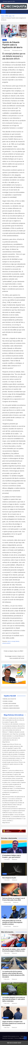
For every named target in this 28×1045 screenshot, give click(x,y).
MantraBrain (22, 1038)
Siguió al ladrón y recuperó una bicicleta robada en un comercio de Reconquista (13, 1023)
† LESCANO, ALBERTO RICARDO (10, 706)
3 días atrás (6, 953)
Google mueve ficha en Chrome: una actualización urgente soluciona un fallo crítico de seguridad (12, 746)
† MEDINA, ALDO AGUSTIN (9, 699)
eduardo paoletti (6, 643)
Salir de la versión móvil (14, 1043)
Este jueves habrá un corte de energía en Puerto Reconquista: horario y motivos (12, 922)
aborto (9, 641)
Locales (4, 39)
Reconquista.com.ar (17, 50)
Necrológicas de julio (9, 878)
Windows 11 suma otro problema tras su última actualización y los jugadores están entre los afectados (13, 772)
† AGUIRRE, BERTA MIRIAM (9, 703)
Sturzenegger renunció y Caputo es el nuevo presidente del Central (14, 657)
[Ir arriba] (25, 1038)
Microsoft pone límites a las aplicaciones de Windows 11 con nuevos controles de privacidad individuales (13, 798)
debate (17, 641)
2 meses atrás (7, 902)
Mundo (4, 945)
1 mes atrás (7, 859)
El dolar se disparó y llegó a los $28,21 (13, 651)
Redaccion (14, 859)
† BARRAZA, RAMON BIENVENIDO (11, 708)
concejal (13, 641)
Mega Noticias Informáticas (14, 715)
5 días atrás (6, 979)
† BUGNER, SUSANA (7, 701)
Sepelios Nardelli (10, 696)
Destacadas (5, 967)
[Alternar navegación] (8, 11)
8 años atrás (7, 50)
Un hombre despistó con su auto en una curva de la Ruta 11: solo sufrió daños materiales (13, 999)
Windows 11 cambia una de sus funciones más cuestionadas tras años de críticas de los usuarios (13, 720)
